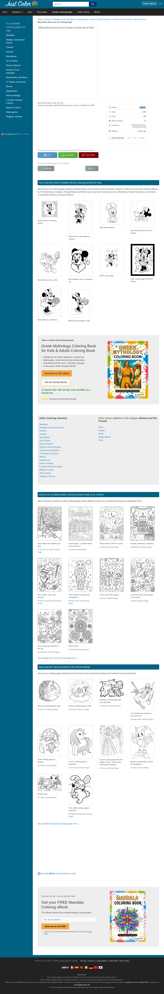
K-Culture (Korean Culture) (50, 467)
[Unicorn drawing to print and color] (81, 758)
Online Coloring (83, 12)
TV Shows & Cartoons (48, 454)
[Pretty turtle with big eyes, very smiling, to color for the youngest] (50, 790)
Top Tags (83, 961)
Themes (42, 431)
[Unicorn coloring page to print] (50, 702)
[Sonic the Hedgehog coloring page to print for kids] (143, 758)
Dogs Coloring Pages (140, 601)
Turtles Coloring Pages (48, 765)
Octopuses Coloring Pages (49, 652)
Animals (42, 434)
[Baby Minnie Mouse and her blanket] (143, 227)
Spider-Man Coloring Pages (142, 719)
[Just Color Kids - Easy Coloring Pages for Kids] (65, 967)
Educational (44, 437)
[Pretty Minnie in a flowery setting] (50, 217)
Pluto (100, 440)
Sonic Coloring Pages (140, 768)
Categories (16, 12)
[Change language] (160, 3)
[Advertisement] (68, 127)
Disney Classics (46, 444)
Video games (45, 473)
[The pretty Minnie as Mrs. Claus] (81, 276)
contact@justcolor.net (82, 985)
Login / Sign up (149, 3)
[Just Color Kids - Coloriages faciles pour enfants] (72, 967)
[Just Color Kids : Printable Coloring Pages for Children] (22, 3)
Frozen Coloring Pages (110, 768)
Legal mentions (102, 961)
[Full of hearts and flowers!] (112, 272)
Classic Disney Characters (100, 19)
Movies (42, 457)
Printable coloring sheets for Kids (58, 874)
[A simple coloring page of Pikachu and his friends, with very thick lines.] (112, 696)
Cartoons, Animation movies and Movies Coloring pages (66, 19)
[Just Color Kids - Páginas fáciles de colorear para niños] (76, 967)
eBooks (97, 12)
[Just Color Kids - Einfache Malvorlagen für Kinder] (91, 967)
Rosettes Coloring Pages (79, 649)
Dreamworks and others (49, 450)
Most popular (42, 12)
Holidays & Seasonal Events (51, 428)
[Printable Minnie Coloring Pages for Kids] (39, 874)
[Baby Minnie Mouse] (112, 224)
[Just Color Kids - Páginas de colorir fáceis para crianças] (81, 967)
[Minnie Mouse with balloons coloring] (81, 233)
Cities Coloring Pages (78, 549)
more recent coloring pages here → (64, 658)
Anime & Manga (46, 463)
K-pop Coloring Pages (109, 598)
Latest (29, 12)
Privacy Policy (124, 961)
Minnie (142, 107)
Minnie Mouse (139, 19)
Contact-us (91, 961)
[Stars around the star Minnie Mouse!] (143, 275)
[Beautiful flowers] (50, 316)
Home (4, 12)
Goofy (100, 434)
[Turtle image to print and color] (50, 756)
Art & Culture (44, 441)
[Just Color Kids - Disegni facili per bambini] (86, 967)
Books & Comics (46, 470)
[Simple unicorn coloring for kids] (81, 702)
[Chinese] (96, 967)
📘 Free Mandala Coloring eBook (15, 134)
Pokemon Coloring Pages (111, 706)
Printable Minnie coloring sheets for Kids (80, 182)
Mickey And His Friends (122, 19)
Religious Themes (47, 476)
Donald (101, 430)
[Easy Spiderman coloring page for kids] (143, 710)
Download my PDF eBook (56, 373)
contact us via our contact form (136, 982)
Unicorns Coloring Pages (48, 709)
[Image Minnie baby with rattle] (50, 276)
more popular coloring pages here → (64, 824)
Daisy (100, 427)
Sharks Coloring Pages (110, 547)
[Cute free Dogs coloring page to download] (143, 591)
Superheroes (44, 460)
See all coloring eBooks (56, 382)
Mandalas (43, 424)
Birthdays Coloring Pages (142, 547)
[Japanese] (100, 967)
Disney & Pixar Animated (50, 447)
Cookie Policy (113, 961)
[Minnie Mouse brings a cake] (81, 317)
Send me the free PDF (55, 926)
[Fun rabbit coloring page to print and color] (81, 804)
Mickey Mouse (104, 437)
